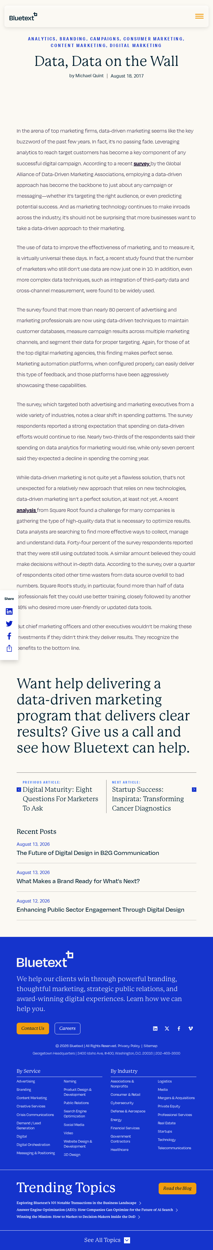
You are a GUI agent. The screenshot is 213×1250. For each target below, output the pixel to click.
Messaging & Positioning (36, 1152)
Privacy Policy (129, 1045)
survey (142, 163)
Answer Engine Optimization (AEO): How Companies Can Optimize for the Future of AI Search (95, 1210)
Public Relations (76, 1102)
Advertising (26, 1081)
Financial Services (125, 1127)
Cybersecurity (122, 1102)
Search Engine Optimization (75, 1113)
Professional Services (175, 1114)
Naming (70, 1081)
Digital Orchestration (33, 1144)
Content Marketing (32, 1097)
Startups (165, 1131)
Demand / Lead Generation (29, 1125)
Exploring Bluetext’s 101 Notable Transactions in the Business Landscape (76, 1203)
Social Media (74, 1124)
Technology (167, 1139)
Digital (22, 1136)
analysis (27, 510)
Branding (24, 1089)
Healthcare (119, 1149)
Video (68, 1132)
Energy (116, 1119)
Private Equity (169, 1106)
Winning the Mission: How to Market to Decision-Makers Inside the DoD (76, 1217)
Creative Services (31, 1106)
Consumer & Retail (125, 1094)
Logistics (165, 1081)
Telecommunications (174, 1147)
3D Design (72, 1154)
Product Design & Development (78, 1092)
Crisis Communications (35, 1114)
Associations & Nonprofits (122, 1084)
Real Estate (167, 1122)
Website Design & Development (78, 1144)
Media (163, 1089)
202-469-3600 (167, 1053)
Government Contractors (121, 1139)
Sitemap (151, 1045)
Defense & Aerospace (128, 1111)
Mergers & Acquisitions (176, 1097)
